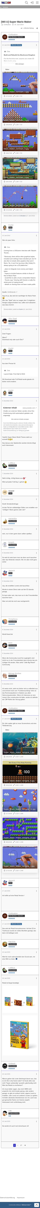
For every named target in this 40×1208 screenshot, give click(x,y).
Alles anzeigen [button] (19, 64)
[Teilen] (37, 28)
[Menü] (37, 3)
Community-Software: (20, 1205)
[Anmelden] (32, 2)
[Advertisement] (18, 14)
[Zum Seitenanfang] (36, 1205)
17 (21, 1145)
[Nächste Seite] (25, 1145)
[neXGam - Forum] (6, 3)
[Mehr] (36, 45)
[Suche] (26, 3)
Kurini (21, 309)
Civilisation (7, 24)
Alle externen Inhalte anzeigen (20, 419)
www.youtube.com (29, 408)
